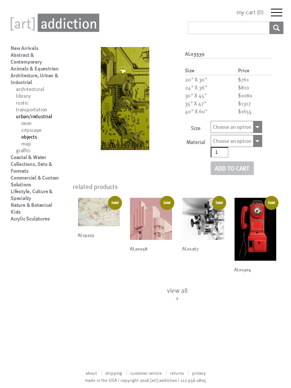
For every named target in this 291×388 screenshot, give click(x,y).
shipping (113, 372)
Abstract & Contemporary (26, 58)
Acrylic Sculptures (30, 219)
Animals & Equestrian (35, 69)
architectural (30, 89)
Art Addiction (53, 22)
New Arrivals (25, 48)
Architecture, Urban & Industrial (34, 78)
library (23, 95)
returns (177, 372)
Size (195, 128)
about (91, 372)
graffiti (23, 150)
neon (26, 123)
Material (195, 142)
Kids (16, 212)
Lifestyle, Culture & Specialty (32, 194)
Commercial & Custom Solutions (35, 181)
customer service (146, 372)
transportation (31, 109)
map (26, 143)
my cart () (250, 12)
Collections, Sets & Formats (31, 167)
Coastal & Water (28, 157)
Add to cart (232, 168)
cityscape (31, 130)
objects (29, 136)
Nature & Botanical (31, 205)
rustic (22, 102)
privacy (199, 372)
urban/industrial (34, 116)
